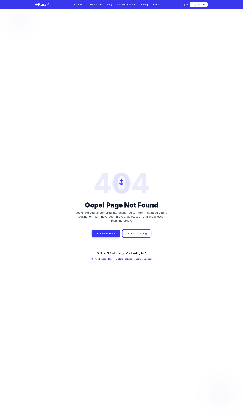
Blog (109, 4)
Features (78, 4)
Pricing (144, 4)
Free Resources (124, 4)
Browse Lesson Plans (101, 259)
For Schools (96, 4)
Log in (184, 4)
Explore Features (124, 259)
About (155, 4)
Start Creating (139, 233)
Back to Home (107, 233)
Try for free (198, 4)
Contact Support (144, 259)
